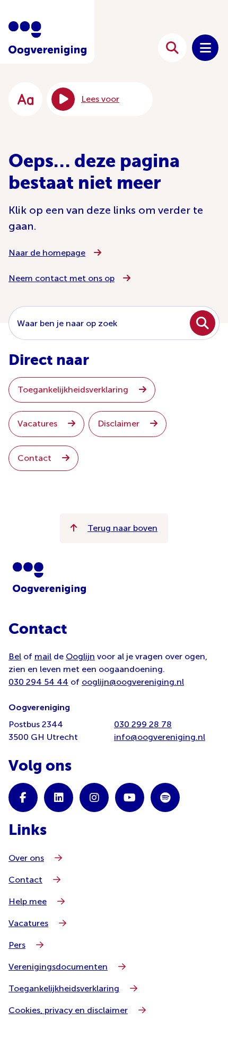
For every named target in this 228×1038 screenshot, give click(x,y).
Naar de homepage (46, 253)
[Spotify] (165, 797)
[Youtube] (129, 797)
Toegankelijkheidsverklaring (73, 390)
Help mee (27, 901)
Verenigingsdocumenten (58, 967)
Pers (16, 945)
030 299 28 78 (143, 724)
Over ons (26, 858)
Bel (14, 656)
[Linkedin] (58, 797)
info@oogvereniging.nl (159, 737)
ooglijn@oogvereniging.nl (133, 682)
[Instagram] (94, 797)
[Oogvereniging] (49, 578)
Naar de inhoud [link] (111, 47)
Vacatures (38, 423)
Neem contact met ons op (61, 278)
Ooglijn (80, 656)
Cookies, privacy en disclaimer (68, 1010)
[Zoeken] (172, 47)
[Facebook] (23, 797)
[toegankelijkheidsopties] (25, 99)
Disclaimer (120, 423)
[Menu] (205, 47)
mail (42, 656)
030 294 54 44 (38, 682)
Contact (35, 458)
